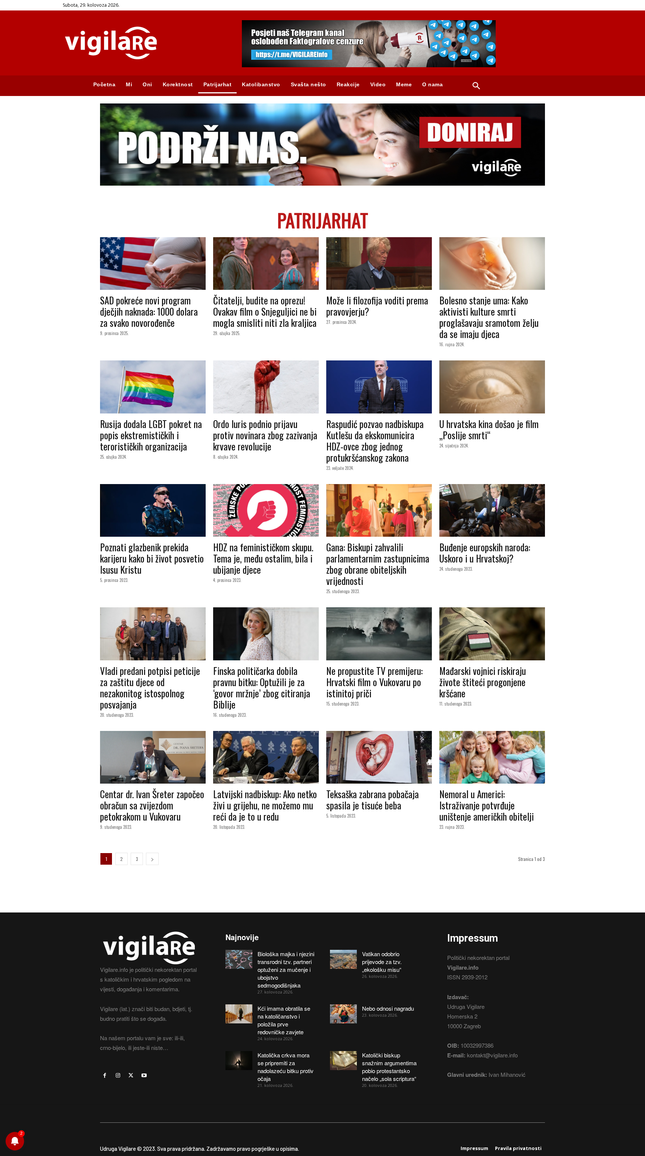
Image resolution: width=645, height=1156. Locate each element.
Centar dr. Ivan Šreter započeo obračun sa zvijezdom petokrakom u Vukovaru (152, 805)
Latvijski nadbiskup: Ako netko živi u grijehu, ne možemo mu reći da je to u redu (265, 805)
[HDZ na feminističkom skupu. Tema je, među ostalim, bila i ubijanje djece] (266, 510)
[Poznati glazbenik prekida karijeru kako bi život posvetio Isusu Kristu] (153, 510)
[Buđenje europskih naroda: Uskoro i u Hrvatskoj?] (492, 510)
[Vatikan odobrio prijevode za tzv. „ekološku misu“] (343, 959)
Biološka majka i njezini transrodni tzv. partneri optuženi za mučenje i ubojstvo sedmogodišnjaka (286, 969)
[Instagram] (117, 1075)
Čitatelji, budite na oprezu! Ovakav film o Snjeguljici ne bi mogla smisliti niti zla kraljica (265, 311)
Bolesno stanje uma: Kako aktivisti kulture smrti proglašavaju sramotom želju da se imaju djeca (489, 317)
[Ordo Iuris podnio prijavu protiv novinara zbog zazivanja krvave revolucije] (266, 386)
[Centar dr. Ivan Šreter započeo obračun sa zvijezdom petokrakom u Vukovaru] (153, 757)
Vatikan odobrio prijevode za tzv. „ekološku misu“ (382, 961)
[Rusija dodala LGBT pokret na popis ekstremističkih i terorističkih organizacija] (153, 386)
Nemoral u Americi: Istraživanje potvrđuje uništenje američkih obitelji (486, 805)
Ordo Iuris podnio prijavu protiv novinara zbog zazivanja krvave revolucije (265, 435)
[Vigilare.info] (143, 43)
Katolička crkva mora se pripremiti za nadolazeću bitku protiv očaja (286, 1066)
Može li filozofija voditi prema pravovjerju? (377, 305)
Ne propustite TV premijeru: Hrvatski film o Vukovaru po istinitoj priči (374, 682)
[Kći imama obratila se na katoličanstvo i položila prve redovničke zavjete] (238, 1013)
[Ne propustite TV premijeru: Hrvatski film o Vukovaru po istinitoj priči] (379, 633)
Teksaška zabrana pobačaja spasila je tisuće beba (372, 799)
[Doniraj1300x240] (322, 191)
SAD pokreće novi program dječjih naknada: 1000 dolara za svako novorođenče (149, 311)
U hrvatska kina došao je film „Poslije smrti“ (489, 429)
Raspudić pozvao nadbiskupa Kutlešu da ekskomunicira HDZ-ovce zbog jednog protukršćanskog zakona (375, 440)
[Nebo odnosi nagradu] (343, 1013)
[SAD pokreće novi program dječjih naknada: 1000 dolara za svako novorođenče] (153, 263)
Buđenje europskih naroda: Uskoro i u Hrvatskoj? (484, 552)
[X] (130, 1075)
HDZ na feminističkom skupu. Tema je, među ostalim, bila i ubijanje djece (263, 558)
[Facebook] (104, 1075)
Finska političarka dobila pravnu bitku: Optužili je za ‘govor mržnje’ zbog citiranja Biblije (261, 687)
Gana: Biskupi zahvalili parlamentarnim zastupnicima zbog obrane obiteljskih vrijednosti (377, 564)
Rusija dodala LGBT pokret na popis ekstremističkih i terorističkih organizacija (151, 435)
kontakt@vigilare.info (492, 1055)
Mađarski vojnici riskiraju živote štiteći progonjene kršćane (482, 682)
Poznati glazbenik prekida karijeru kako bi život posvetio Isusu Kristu (152, 558)
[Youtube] (144, 1075)
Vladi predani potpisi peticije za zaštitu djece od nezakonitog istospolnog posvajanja (150, 687)
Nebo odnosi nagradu (388, 1008)
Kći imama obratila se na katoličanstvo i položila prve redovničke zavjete (284, 1020)
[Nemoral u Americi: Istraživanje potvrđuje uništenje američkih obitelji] (492, 757)
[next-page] (152, 859)
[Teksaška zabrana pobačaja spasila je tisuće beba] (379, 757)
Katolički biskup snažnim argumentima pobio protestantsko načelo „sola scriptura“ (389, 1066)
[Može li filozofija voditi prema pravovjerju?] (379, 263)
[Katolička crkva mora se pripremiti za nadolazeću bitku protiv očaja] (238, 1060)
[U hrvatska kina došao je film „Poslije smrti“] (492, 386)
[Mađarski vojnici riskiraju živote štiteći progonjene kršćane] (492, 633)
